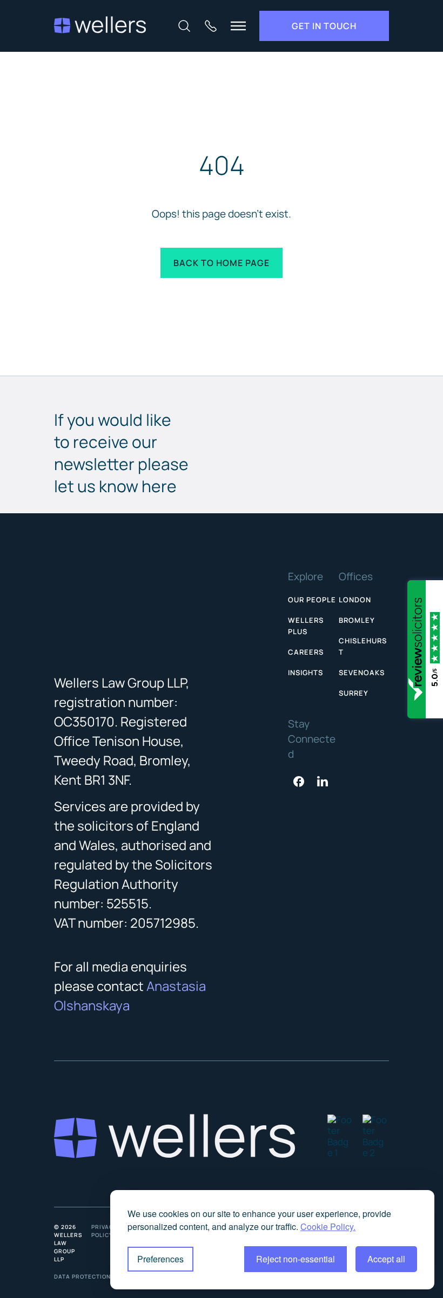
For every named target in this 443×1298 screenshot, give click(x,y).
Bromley (357, 620)
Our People (312, 599)
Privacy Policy (104, 1231)
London (355, 599)
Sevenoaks (362, 672)
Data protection (82, 1276)
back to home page (221, 263)
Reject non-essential (295, 1259)
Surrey (353, 693)
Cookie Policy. (327, 1226)
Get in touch (324, 26)
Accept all (386, 1259)
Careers (306, 652)
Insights (305, 672)
